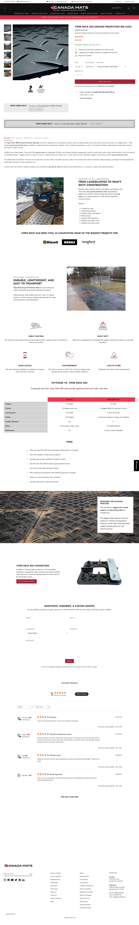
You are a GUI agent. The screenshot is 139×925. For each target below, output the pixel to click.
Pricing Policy (84, 883)
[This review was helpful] (116, 767)
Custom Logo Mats (40, 13)
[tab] (8, 138)
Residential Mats (57, 13)
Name (28, 618)
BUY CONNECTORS (26, 581)
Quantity (79, 71)
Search (82, 873)
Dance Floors (106, 13)
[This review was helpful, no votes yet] (116, 727)
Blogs (52, 901)
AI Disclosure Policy (85, 908)
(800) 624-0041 (11, 1)
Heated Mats (73, 13)
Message (30, 640)
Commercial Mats (21, 13)
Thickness (89, 62)
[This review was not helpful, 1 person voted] (120, 748)
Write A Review (82, 694)
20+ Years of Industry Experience (58, 1)
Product (74, 629)
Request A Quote (129, 1)
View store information (86, 98)
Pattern (100, 62)
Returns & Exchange (85, 895)
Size (76, 62)
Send (69, 661)
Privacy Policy (77, 667)
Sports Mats (53, 886)
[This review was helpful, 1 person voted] (116, 748)
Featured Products (85, 904)
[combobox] (25, 707)
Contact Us (118, 1)
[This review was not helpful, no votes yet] (120, 727)
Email (72, 618)
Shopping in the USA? (86, 892)
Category (30, 629)
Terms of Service (88, 667)
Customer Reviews (55, 898)
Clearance (53, 892)
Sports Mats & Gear (89, 13)
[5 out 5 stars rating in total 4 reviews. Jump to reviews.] (79, 36)
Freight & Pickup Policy (87, 886)
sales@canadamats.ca (25, 1)
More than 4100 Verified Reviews (83, 1)
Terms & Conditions (85, 889)
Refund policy (84, 901)
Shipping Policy (84, 876)
